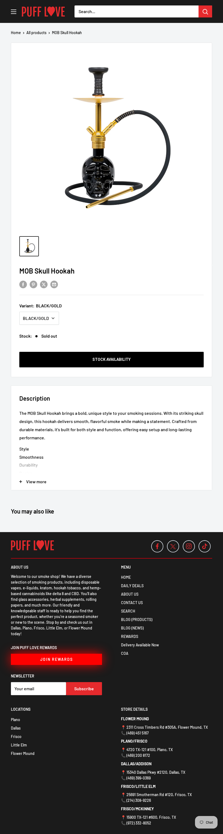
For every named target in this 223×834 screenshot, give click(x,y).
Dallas (16, 728)
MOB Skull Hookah (47, 270)
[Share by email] (54, 284)
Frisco (16, 736)
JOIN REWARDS (56, 659)
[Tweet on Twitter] (44, 284)
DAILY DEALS (132, 585)
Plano (15, 719)
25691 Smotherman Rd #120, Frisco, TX (159, 794)
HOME (126, 577)
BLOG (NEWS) (132, 628)
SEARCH (128, 611)
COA (124, 653)
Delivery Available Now (140, 645)
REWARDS (129, 636)
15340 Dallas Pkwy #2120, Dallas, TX (155, 772)
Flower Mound (23, 753)
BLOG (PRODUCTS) (136, 619)
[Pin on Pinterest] (33, 284)
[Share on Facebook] (23, 284)
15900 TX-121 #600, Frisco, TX (151, 817)
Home (16, 32)
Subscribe (84, 688)
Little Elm (19, 745)
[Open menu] (13, 12)
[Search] (205, 11)
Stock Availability (111, 359)
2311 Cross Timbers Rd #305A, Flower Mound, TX (167, 727)
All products (36, 32)
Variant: (40, 305)
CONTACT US (132, 602)
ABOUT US (129, 594)
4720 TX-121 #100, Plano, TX (149, 749)
